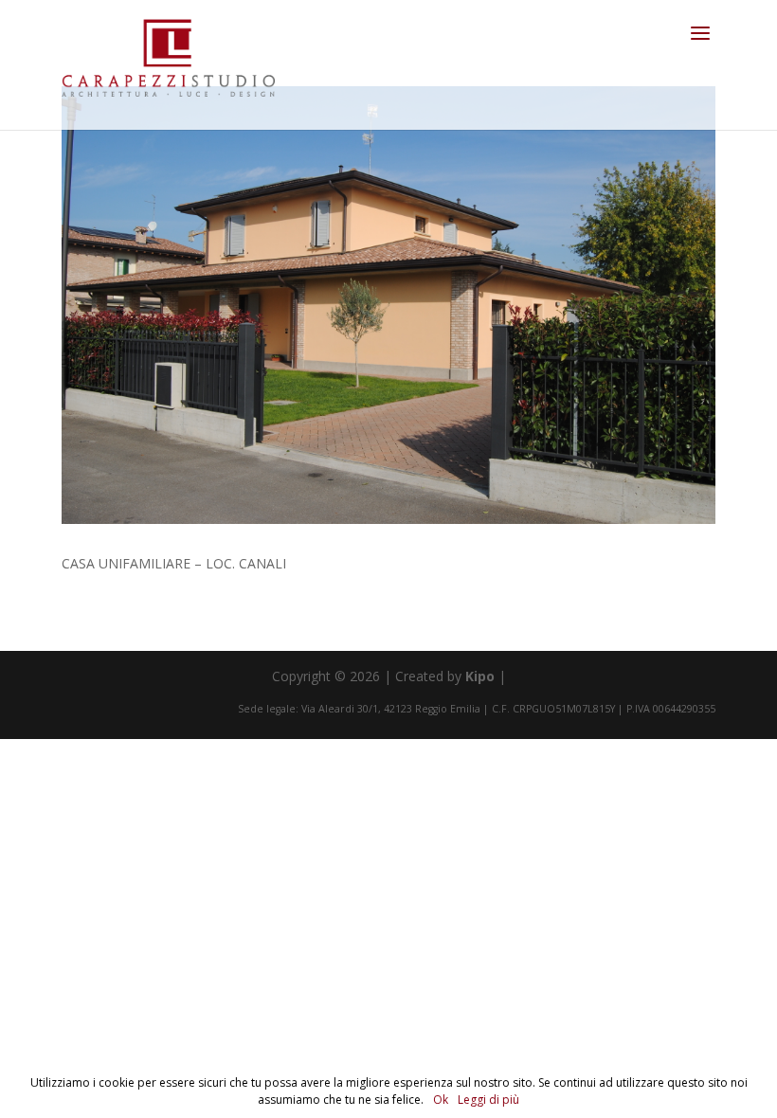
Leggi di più (488, 1099)
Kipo (480, 676)
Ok (440, 1099)
